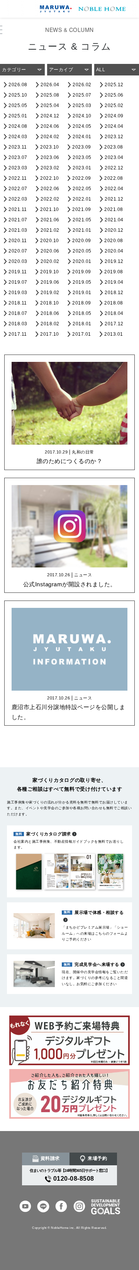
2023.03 (17, 168)
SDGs (105, 1207)
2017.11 (17, 334)
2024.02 (50, 136)
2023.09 (81, 147)
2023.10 (49, 147)
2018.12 (114, 292)
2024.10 (82, 116)
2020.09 (81, 240)
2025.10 (17, 95)
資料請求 (50, 1158)
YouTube (25, 1207)
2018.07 (17, 313)
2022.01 (82, 199)
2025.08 (50, 95)
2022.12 (114, 168)
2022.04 (114, 188)
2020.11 (17, 240)
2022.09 (81, 178)
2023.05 (82, 157)
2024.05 (82, 126)
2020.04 (114, 251)
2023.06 (50, 157)
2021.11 (17, 209)
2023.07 (17, 157)
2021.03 (17, 230)
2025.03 (82, 105)
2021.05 (82, 220)
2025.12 (114, 84)
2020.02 (50, 261)
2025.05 (17, 105)
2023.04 (114, 157)
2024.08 (17, 126)
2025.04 (50, 105)
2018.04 (114, 313)
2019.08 (113, 271)
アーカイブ (61, 69)
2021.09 (81, 209)
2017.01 (81, 334)
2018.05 (82, 313)
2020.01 (82, 261)
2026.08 (17, 84)
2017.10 (49, 334)
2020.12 (114, 230)
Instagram (79, 1207)
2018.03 (17, 323)
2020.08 (113, 240)
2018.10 (49, 303)
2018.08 (113, 303)
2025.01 (17, 116)
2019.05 (82, 282)
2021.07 (17, 220)
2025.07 (82, 95)
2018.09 (81, 303)
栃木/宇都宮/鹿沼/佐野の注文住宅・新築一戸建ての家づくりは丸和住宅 (81, 9)
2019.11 (17, 271)
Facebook (61, 1207)
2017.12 (114, 323)
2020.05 (82, 251)
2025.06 (114, 95)
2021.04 (114, 220)
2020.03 (17, 261)
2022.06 (50, 188)
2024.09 (114, 116)
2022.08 (113, 178)
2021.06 (50, 220)
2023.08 (113, 147)
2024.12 (50, 116)
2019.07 (17, 282)
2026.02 (82, 84)
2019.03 (17, 292)
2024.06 (50, 126)
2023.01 (82, 168)
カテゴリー (14, 69)
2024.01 (82, 136)
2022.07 (17, 188)
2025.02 (114, 105)
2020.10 (49, 240)
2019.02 (50, 292)
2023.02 (50, 168)
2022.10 (49, 178)
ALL (100, 69)
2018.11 (17, 303)
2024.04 (114, 126)
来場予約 (97, 1158)
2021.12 (114, 199)
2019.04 (114, 282)
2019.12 (114, 261)
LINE (43, 1207)
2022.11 (17, 178)
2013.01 (113, 334)
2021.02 (50, 230)
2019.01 (82, 292)
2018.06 (50, 313)
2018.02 (50, 323)
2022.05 (82, 188)
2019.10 (49, 271)
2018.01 (82, 323)
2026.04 (50, 84)
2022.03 (17, 199)
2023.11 (17, 147)
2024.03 (17, 136)
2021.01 (82, 230)
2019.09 (81, 271)
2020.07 (17, 251)
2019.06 (50, 282)
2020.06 (50, 251)
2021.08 (113, 209)
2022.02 (50, 199)
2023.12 (114, 136)
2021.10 (49, 209)
